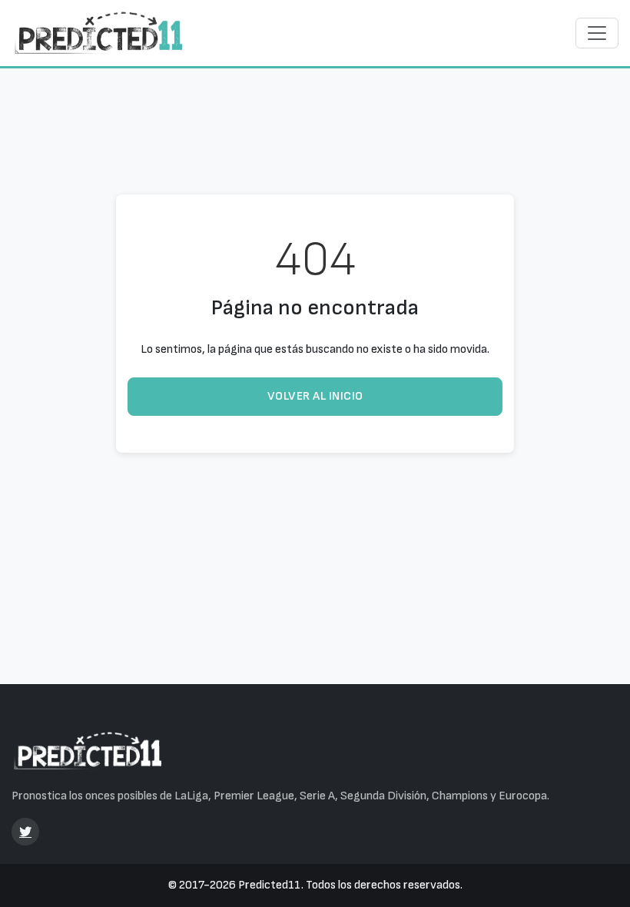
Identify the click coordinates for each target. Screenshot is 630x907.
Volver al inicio (315, 396)
